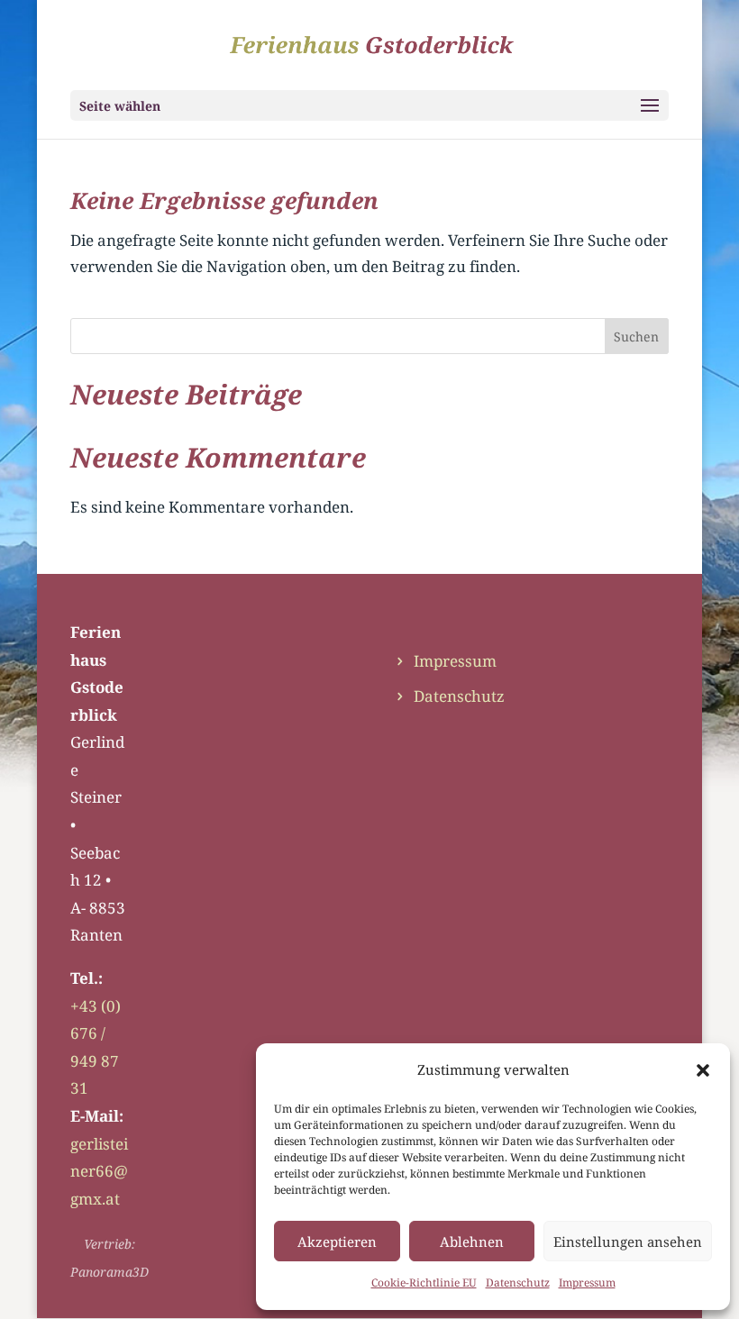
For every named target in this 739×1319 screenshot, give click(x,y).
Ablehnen (472, 1242)
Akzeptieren (337, 1242)
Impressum (587, 1282)
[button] (703, 1070)
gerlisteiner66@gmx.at (99, 1171)
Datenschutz (518, 1282)
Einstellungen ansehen (627, 1242)
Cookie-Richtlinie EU (424, 1282)
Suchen (636, 336)
